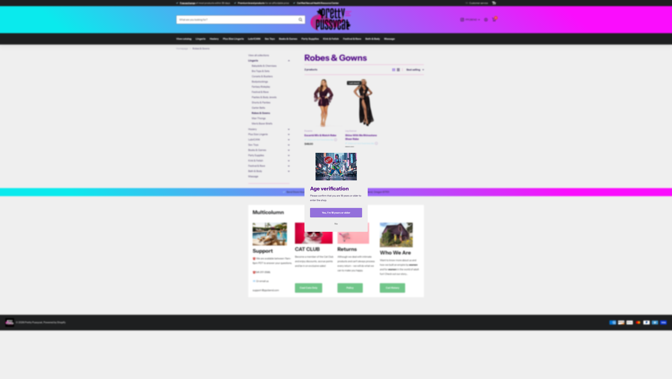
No (336, 223)
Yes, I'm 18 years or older (336, 212)
